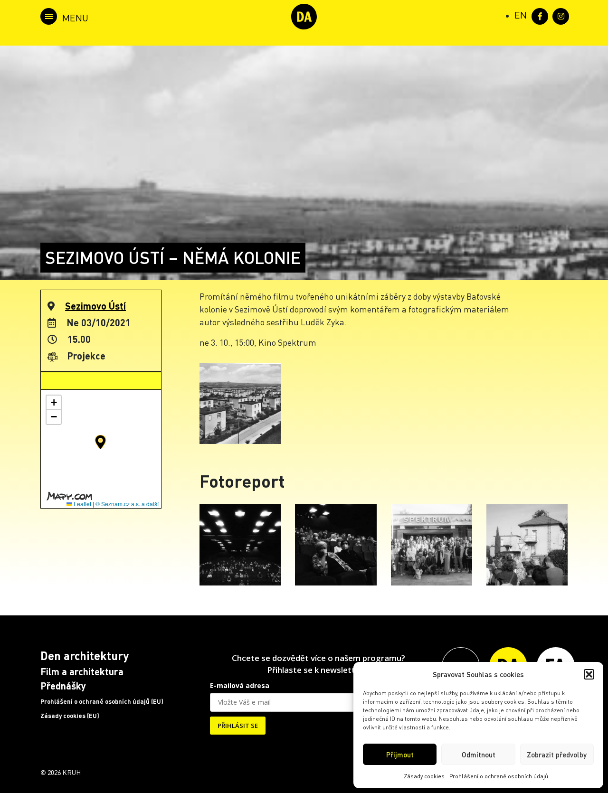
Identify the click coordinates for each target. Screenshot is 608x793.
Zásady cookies (424, 776)
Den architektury (84, 655)
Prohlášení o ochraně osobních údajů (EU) (101, 701)
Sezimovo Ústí (95, 306)
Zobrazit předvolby (557, 754)
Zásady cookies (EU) (69, 715)
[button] (589, 674)
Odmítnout (478, 754)
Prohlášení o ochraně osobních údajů (498, 776)
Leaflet (81, 504)
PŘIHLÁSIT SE (238, 725)
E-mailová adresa (239, 685)
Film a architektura (82, 671)
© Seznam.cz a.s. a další (127, 504)
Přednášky (63, 686)
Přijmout (400, 754)
